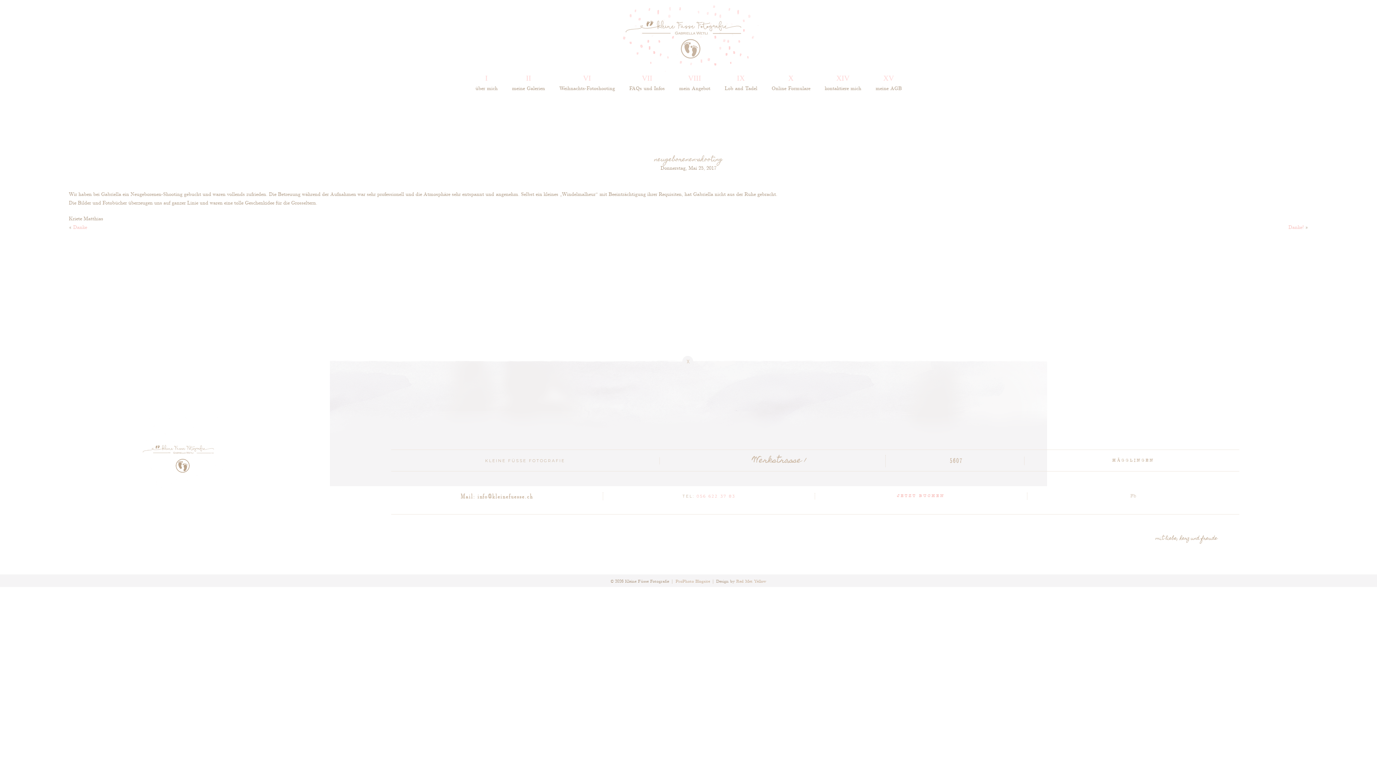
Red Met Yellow (751, 581)
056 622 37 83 (716, 496)
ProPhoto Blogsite (693, 581)
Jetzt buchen (921, 496)
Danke (80, 226)
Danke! (1296, 226)
